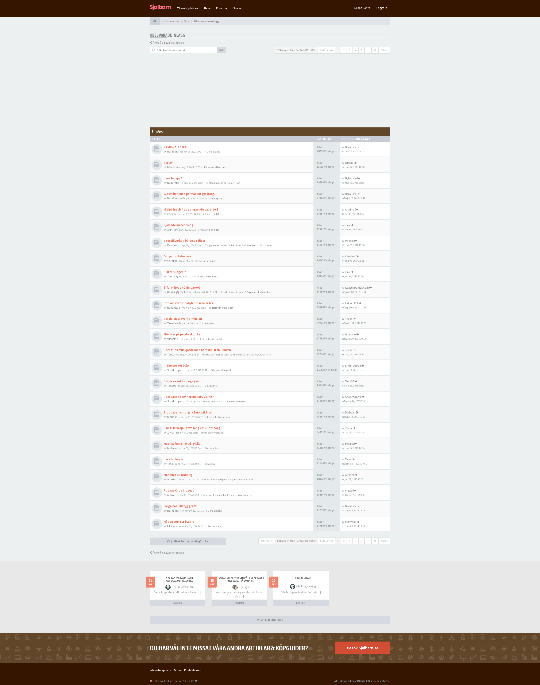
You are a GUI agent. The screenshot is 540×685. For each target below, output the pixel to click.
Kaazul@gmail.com (179, 292)
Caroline (172, 261)
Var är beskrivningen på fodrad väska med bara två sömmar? (241, 579)
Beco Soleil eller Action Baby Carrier (189, 397)
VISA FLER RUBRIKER (270, 620)
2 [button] (343, 50)
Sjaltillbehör (211, 385)
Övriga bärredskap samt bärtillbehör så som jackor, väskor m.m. (239, 245)
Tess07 (171, 386)
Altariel (171, 479)
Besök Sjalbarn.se (362, 647)
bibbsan (172, 417)
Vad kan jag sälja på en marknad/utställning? (179, 579)
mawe (171, 495)
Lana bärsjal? (173, 178)
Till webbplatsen (187, 8)
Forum (220, 8)
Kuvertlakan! (303, 577)
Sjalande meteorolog (178, 225)
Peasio (171, 245)
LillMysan (172, 526)
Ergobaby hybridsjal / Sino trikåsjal (188, 412)
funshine (172, 339)
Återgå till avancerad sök (168, 43)
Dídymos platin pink (177, 256)
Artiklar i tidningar (209, 229)
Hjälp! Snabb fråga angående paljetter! (191, 209)
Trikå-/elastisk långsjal (219, 417)
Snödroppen (175, 370)
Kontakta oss (192, 670)
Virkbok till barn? (176, 147)
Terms (177, 670)
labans (171, 167)
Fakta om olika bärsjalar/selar (223, 182)
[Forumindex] (155, 21)
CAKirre (172, 214)
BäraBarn (211, 260)
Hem (207, 8)
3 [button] (349, 50)
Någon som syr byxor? (179, 522)
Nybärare (173, 183)
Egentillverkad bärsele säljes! (184, 241)
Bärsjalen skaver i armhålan (183, 319)
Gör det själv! (214, 151)
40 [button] (375, 50)
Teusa (171, 323)
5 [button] (361, 50)
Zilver (170, 432)
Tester (168, 163)
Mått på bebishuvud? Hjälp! (182, 444)
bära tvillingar (174, 459)
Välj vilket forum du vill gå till (187, 541)
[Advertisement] (270, 90)
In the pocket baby (176, 365)
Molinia (171, 448)
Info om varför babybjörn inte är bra (189, 303)
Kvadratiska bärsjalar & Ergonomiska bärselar (245, 292)
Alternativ (267, 540)
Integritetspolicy (160, 670)
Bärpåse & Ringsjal (221, 370)
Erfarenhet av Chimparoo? (182, 287)
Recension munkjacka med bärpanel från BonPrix (197, 350)
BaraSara (173, 151)
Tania (170, 464)
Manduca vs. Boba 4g (178, 475)
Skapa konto (362, 8)
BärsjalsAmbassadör (213, 432)
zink (169, 229)
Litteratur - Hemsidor (215, 167)
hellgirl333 (173, 307)
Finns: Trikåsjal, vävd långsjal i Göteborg (192, 428)
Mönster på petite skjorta (182, 334)
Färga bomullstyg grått (180, 506)
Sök (236, 8)
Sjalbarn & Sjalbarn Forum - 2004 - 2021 (173, 680)
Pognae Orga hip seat (179, 490)
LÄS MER (177, 602)
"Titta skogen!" (175, 272)
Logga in (382, 8)
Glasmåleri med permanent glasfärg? (189, 194)
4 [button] (355, 50)
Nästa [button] (384, 50)
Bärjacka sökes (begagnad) (183, 381)
